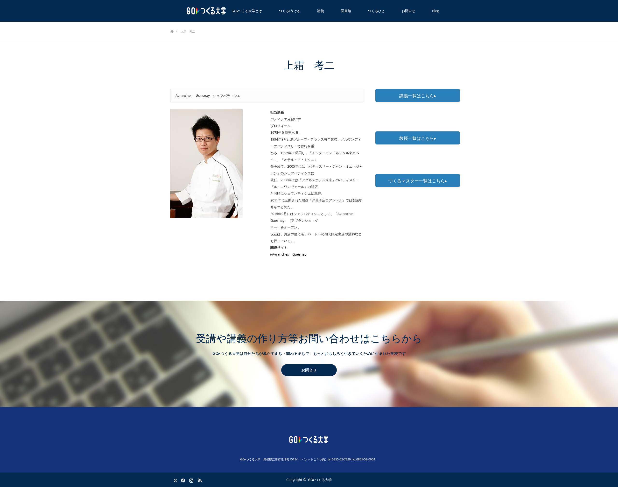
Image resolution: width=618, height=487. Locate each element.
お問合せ (408, 10)
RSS (199, 479)
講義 (320, 10)
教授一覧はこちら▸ (417, 138)
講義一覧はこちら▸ (417, 96)
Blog (435, 10)
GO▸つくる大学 (320, 479)
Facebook (182, 479)
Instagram (190, 479)
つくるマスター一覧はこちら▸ (417, 181)
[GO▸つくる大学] (309, 439)
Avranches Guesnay (289, 254)
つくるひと (376, 10)
